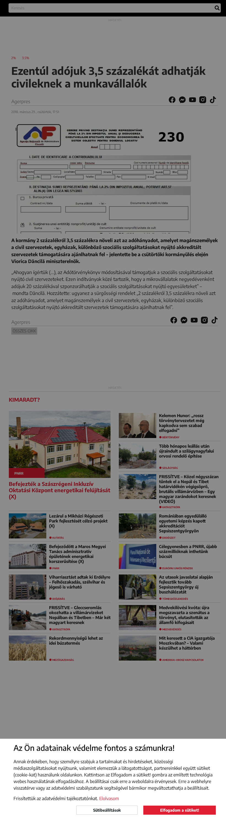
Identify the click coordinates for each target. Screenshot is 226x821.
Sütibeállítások (107, 810)
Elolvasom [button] (109, 798)
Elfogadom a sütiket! (179, 810)
